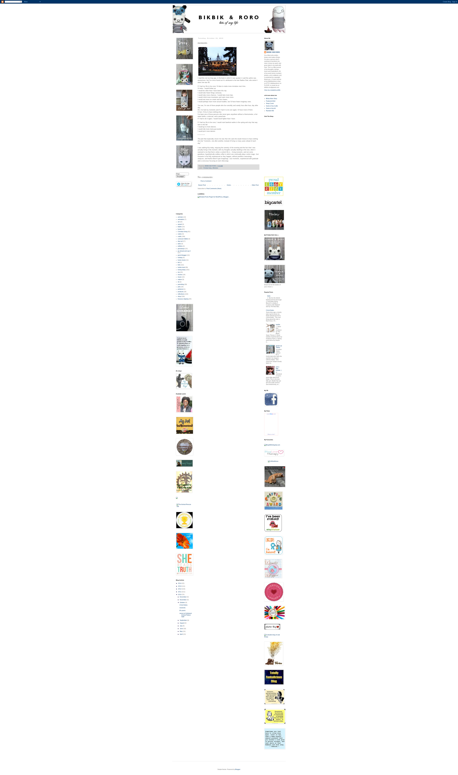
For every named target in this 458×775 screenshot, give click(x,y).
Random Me (270, 111)
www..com (271, 414)
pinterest (180, 289)
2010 (180, 594)
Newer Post (202, 185)
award (180, 224)
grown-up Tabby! (279, 346)
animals (180, 217)
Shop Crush (270, 103)
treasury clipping (183, 299)
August (182, 623)
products (180, 292)
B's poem (182, 610)
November (183, 600)
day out (180, 241)
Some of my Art (271, 108)
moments (182, 608)
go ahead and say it (184, 251)
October (182, 602)
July (181, 626)
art (178, 222)
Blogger (237, 769)
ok (178, 282)
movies (180, 274)
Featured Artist (270, 101)
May (181, 631)
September (183, 620)
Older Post (255, 185)
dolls (179, 244)
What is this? (271, 434)
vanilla (278, 324)
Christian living (207, 168)
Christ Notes (183, 605)
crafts (179, 236)
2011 (180, 592)
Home (229, 185)
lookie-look (181, 267)
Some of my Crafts (272, 106)
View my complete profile (272, 90)
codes (180, 234)
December (183, 597)
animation (181, 219)
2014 (180, 583)
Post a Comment (206, 181)
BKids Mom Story (271, 98)
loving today (182, 270)
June (181, 628)
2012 (180, 589)
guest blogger (182, 255)
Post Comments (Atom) (213, 188)
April (181, 634)
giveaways (181, 248)
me (179, 272)
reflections (215, 168)
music (180, 277)
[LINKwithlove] (273, 461)
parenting (181, 284)
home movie (182, 260)
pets (179, 287)
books (180, 229)
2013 (180, 586)
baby (268, 296)
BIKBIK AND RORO (211, 166)
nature (180, 279)
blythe (180, 227)
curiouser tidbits (183, 239)
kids (179, 265)
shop (179, 296)
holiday (180, 257)
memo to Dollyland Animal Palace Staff (186, 615)
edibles (180, 246)
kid (179, 262)
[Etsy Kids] (273, 195)
